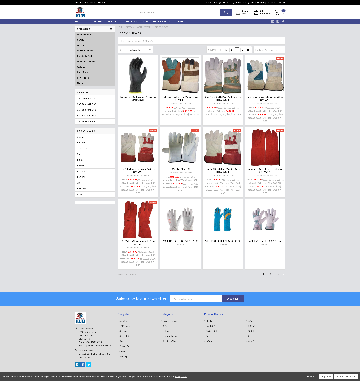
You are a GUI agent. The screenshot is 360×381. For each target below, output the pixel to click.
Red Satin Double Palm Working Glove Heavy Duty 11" (138, 170)
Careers (180, 21)
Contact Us (129, 21)
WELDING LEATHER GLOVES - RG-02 (222, 241)
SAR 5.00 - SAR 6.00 (86, 104)
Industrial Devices (86, 61)
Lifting (80, 45)
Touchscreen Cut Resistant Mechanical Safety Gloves (138, 98)
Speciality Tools (85, 56)
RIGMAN (81, 171)
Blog (145, 21)
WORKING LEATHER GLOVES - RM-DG (180, 241)
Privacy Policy (160, 21)
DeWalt (80, 165)
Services (113, 21)
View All (81, 194)
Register (246, 13)
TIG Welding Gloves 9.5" (180, 169)
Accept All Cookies (346, 376)
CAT (79, 154)
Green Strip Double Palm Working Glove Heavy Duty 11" (223, 98)
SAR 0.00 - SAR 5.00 (86, 98)
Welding (81, 67)
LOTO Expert (96, 21)
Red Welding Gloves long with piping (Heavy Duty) (138, 242)
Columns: (212, 49)
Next (279, 274)
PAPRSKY (82, 142)
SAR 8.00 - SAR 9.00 (86, 121)
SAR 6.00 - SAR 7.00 (86, 109)
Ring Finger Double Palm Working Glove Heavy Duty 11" (265, 98)
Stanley (80, 136)
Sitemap (123, 356)
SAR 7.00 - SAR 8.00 (86, 115)
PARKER (81, 177)
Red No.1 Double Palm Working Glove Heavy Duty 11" (223, 170)
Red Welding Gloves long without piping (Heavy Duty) (265, 170)
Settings (311, 376)
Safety (80, 39)
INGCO (80, 159)
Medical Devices (85, 34)
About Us (80, 21)
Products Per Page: (264, 49)
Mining (80, 83)
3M (78, 182)
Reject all (326, 376)
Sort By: (123, 49)
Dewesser (82, 188)
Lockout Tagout (85, 50)
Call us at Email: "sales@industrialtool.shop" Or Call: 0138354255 (95, 354)
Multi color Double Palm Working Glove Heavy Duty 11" (180, 98)
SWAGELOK (82, 148)
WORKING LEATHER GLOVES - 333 (265, 241)
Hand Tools (82, 72)
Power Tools (83, 77)
